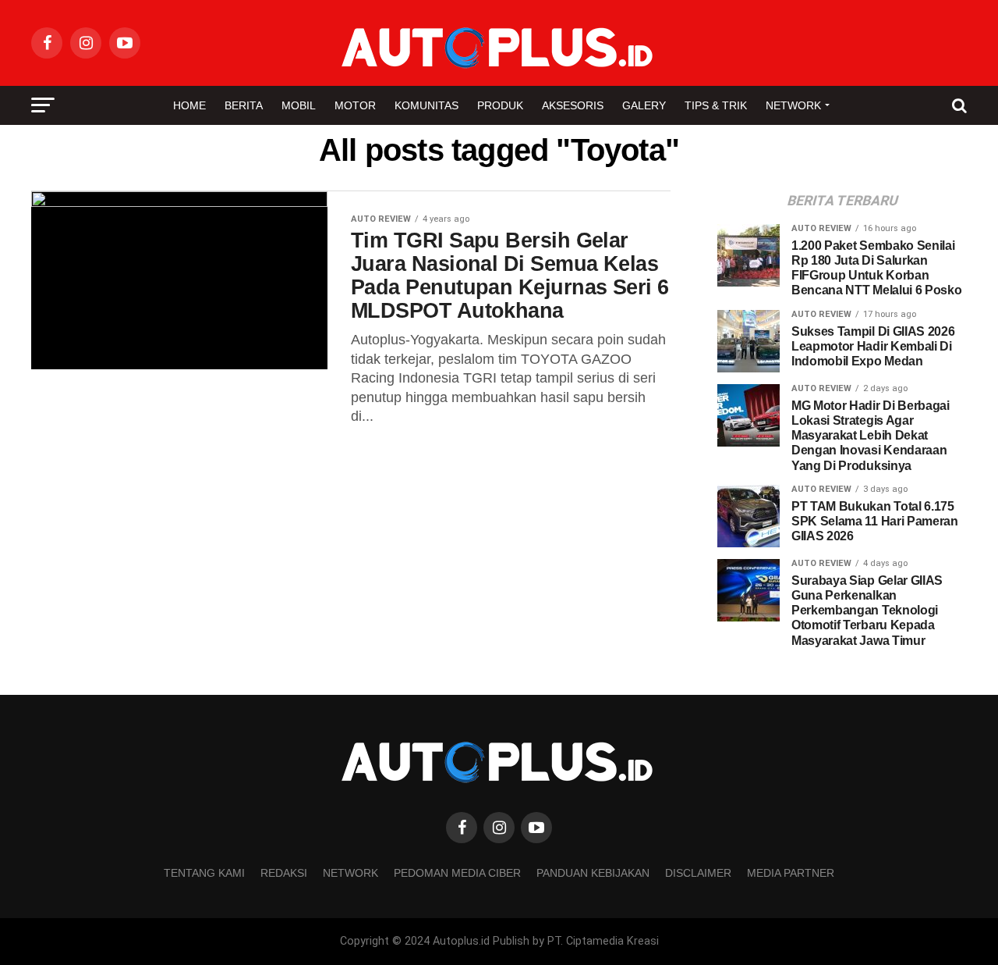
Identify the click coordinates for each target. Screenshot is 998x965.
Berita (244, 105)
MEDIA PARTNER (790, 873)
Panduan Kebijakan (592, 873)
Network (793, 105)
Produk (500, 105)
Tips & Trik (716, 105)
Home (189, 105)
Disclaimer (698, 873)
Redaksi (283, 873)
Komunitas (426, 105)
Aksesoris (572, 105)
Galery (644, 105)
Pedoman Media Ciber (457, 873)
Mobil (298, 105)
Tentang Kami (204, 873)
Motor (355, 105)
